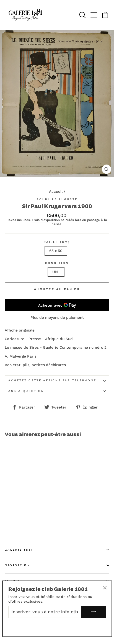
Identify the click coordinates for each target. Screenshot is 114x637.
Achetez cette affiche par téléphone (52, 380)
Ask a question (26, 390)
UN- (56, 271)
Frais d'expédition (46, 220)
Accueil (56, 191)
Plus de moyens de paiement (57, 317)
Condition (57, 262)
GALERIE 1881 (19, 549)
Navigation (17, 565)
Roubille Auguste (57, 199)
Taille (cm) (57, 241)
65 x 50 (56, 250)
